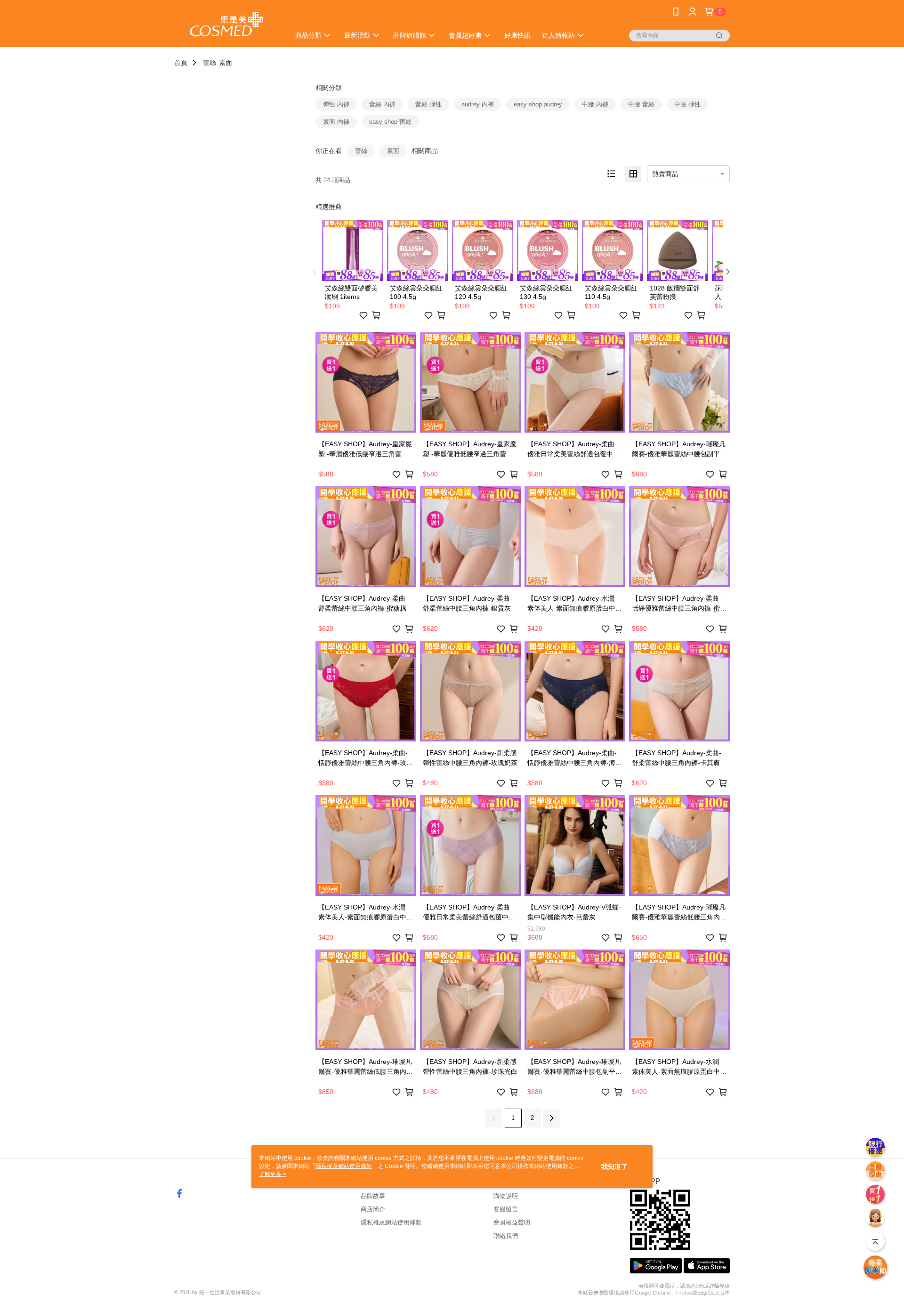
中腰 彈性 (687, 104)
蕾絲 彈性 (428, 104)
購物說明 (505, 1195)
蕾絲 (209, 62)
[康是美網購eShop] (226, 24)
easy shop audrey (538, 104)
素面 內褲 (336, 121)
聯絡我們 (505, 1236)
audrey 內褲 (477, 104)
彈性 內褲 (336, 104)
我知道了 (614, 1166)
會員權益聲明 (511, 1222)
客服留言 (505, 1209)
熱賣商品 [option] (665, 173)
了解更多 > (272, 1174)
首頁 (180, 62)
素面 (225, 62)
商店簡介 (373, 1209)
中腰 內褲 (595, 104)
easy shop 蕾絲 (390, 121)
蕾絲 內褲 (382, 104)
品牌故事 (373, 1195)
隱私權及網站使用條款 (391, 1222)
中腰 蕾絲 (641, 104)
